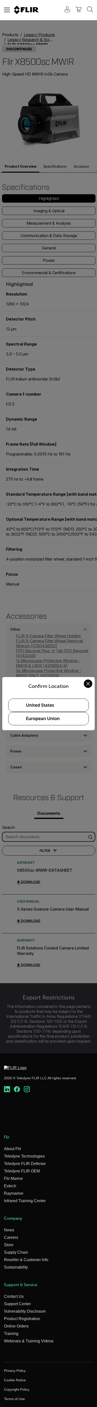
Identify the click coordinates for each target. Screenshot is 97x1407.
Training (11, 1333)
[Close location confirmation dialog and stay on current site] (88, 683)
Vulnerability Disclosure (25, 1311)
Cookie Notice (15, 1380)
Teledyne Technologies (24, 1156)
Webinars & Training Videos (28, 1341)
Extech (10, 1186)
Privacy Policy (15, 1371)
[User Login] (64, 10)
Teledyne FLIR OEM (22, 1171)
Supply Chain (16, 1252)
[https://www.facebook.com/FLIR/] (17, 1089)
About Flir (12, 1149)
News (9, 1230)
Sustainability (16, 1267)
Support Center (17, 1304)
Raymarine (13, 1193)
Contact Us (14, 1296)
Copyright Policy (16, 1389)
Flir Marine (13, 1178)
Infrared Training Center (25, 1201)
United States (40, 705)
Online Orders (16, 1326)
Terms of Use (14, 1399)
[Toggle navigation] (7, 10)
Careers (11, 1237)
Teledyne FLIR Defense (25, 1164)
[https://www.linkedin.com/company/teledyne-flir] (7, 1089)
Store (8, 1245)
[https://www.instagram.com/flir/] (27, 1089)
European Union (43, 718)
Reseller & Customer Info (26, 1260)
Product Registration (22, 1319)
